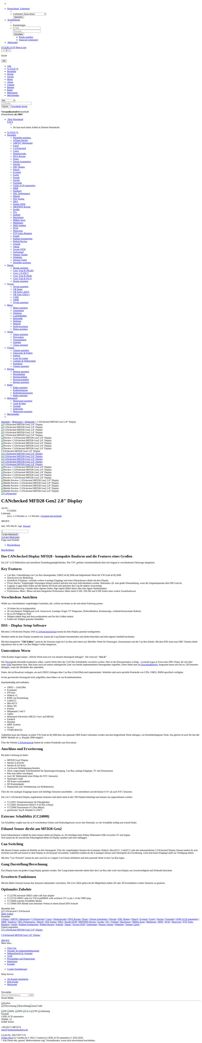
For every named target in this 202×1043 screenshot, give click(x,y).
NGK (15, 228)
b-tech (16, 145)
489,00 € (5, 940)
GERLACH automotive (24, 185)
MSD (160, 922)
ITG (15, 212)
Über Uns (11, 948)
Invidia (16, 209)
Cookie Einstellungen (17, 969)
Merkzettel (12, 42)
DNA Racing (19, 156)
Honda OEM (19, 204)
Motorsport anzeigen (22, 401)
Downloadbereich (149, 664)
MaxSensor (18, 217)
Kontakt (11, 964)
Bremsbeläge (19, 374)
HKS (15, 201)
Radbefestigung (20, 390)
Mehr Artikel (7, 914)
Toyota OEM (19, 249)
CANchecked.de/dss (46, 631)
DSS (9, 664)
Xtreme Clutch (20, 260)
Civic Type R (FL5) (22, 278)
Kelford (16, 215)
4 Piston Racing (20, 140)
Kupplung (17, 363)
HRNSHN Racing (21, 207)
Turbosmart (18, 252)
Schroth (16, 244)
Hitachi (16, 196)
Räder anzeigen (20, 387)
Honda (10, 74)
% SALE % (12, 68)
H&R (15, 188)
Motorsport (12, 92)
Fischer (16, 180)
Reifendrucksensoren (23, 393)
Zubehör (17, 342)
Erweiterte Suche (19, 106)
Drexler (16, 164)
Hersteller (11, 71)
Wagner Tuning (20, 254)
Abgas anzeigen (20, 334)
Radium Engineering (22, 238)
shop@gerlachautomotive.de (14, 1030)
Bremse (10, 87)
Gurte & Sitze (19, 403)
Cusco (16, 151)
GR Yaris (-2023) (21, 292)
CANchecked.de (26, 742)
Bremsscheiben (20, 377)
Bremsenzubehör (21, 379)
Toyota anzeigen (20, 286)
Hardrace (17, 191)
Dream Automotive (22, 161)
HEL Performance (21, 193)
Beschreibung (13, 545)
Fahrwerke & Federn (23, 353)
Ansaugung (18, 310)
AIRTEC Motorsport (23, 143)
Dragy (16, 159)
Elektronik (18, 409)
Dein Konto (12, 982)
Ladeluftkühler (20, 316)
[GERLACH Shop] (13, 47)
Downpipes (18, 337)
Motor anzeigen (20, 308)
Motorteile (18, 318)
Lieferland (18, 14)
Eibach (16, 169)
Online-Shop (7, 1038)
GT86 (16, 297)
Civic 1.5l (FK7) (21, 273)
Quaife (16, 236)
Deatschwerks (19, 153)
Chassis (10, 84)
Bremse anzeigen (21, 371)
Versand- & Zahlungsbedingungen (23, 951)
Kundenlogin (13, 20)
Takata (16, 246)
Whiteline (17, 257)
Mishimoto (18, 223)
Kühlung (17, 321)
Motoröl (17, 324)
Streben (16, 355)
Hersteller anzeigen (22, 137)
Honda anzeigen (20, 268)
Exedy (16, 175)
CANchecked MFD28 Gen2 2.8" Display (20, 935)
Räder (10, 90)
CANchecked (19, 148)
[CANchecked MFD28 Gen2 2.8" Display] (22, 453)
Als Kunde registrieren (17, 979)
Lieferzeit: (6, 513)
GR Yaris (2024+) (21, 294)
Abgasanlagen (19, 339)
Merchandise (13, 95)
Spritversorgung (20, 326)
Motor (10, 79)
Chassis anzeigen (21, 350)
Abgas (10, 82)
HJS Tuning (18, 199)
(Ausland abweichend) (51, 516)
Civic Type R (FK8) (22, 276)
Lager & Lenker (20, 358)
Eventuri (17, 172)
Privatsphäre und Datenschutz (21, 958)
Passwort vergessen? (28, 40)
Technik (17, 406)
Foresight (17, 183)
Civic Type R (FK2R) (23, 270)
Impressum (12, 961)
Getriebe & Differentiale (24, 361)
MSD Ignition (19, 225)
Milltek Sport (19, 220)
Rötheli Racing (20, 241)
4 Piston (5, 919)
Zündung (17, 313)
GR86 (16, 300)
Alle (9, 66)
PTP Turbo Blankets (22, 233)
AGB (9, 956)
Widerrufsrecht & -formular (20, 953)
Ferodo (16, 177)
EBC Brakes (19, 167)
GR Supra (17, 289)
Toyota (10, 76)
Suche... (6, 106)
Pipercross (18, 230)
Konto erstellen (26, 37)
